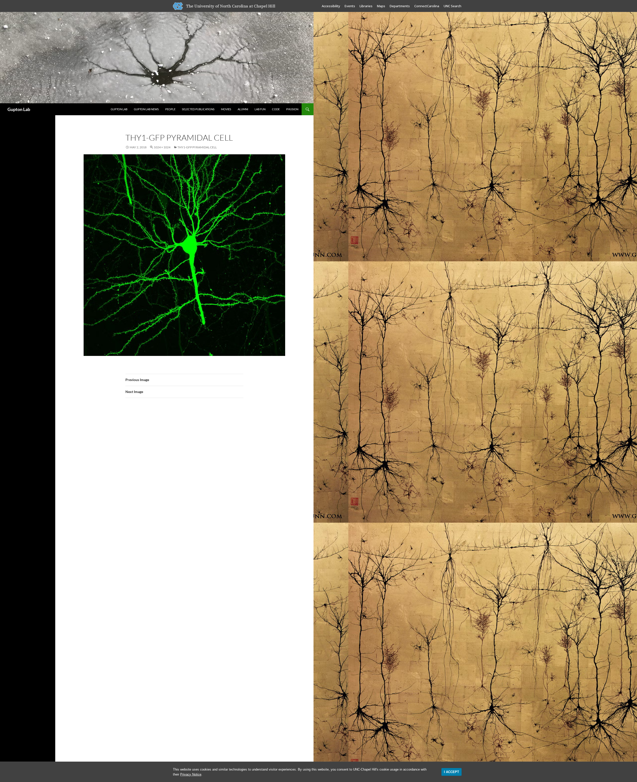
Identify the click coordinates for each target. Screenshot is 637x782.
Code (276, 109)
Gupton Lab (18, 109)
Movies (226, 109)
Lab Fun (260, 109)
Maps (381, 6)
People (170, 109)
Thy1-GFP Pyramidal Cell (197, 147)
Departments (400, 6)
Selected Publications (198, 109)
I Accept (451, 772)
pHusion (292, 109)
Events (350, 6)
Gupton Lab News (146, 109)
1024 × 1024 (162, 147)
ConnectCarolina (426, 6)
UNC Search (452, 6)
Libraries (366, 6)
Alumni (243, 109)
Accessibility (331, 6)
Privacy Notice (190, 774)
